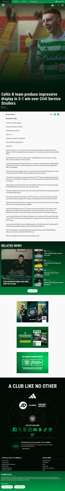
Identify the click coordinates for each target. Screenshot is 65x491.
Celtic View (45, 466)
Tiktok (45, 429)
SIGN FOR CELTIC (26, 448)
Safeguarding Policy (7, 468)
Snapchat (40, 429)
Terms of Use (5, 460)
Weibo (32, 435)
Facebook (15, 429)
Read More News (32, 290)
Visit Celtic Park (46, 460)
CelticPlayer (33, 1)
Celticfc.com (5, 1)
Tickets (16, 1)
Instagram (30, 429)
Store (23, 1)
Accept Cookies (8, 486)
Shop (43, 464)
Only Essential (20, 486)
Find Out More (4, 483)
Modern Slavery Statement (8, 464)
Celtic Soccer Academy (48, 468)
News (43, 470)
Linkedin (50, 429)
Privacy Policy (5, 462)
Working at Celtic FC (7, 470)
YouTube (35, 429)
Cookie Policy (5, 466)
